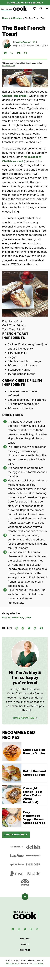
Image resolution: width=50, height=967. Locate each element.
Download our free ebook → (25, 2)
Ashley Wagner (23, 42)
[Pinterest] (19, 929)
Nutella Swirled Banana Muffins (34, 751)
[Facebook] (13, 929)
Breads (6, 617)
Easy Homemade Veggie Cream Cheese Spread (34, 817)
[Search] (41, 8)
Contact (25, 950)
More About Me (23, 717)
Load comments (16, 834)
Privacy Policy (12, 963)
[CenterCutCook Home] (14, 8)
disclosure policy (8, 66)
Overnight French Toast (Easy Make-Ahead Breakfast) (32, 795)
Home (5, 18)
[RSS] (37, 929)
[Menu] (47, 8)
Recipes (25, 939)
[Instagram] (31, 929)
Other (28, 617)
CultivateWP (37, 963)
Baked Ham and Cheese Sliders (34, 772)
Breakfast (17, 617)
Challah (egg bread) (15, 95)
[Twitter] (25, 929)
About (25, 944)
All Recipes (16, 18)
